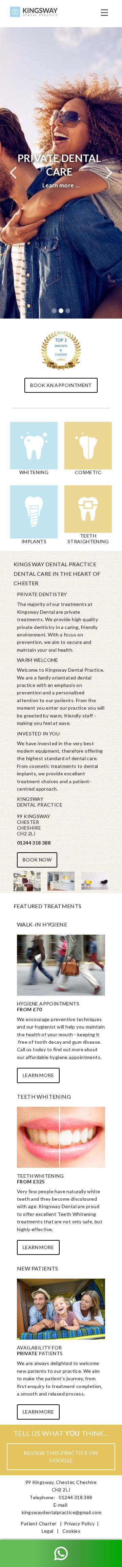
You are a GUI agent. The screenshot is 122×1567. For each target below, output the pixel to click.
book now (37, 859)
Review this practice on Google (61, 1456)
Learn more (38, 1075)
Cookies (71, 1531)
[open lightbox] (27, 881)
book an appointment (61, 385)
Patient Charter (38, 1523)
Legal (48, 1531)
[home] (32, 13)
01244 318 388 (33, 843)
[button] (104, 13)
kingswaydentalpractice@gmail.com (61, 1512)
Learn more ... (61, 185)
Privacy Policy (79, 1523)
